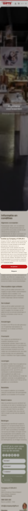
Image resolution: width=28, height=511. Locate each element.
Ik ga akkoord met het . (14, 476)
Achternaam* (7, 466)
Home (7, 104)
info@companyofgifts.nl (10, 506)
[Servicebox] (25, 508)
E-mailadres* (7, 471)
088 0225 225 (6, 500)
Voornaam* (7, 460)
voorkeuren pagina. (8, 262)
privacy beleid (19, 476)
